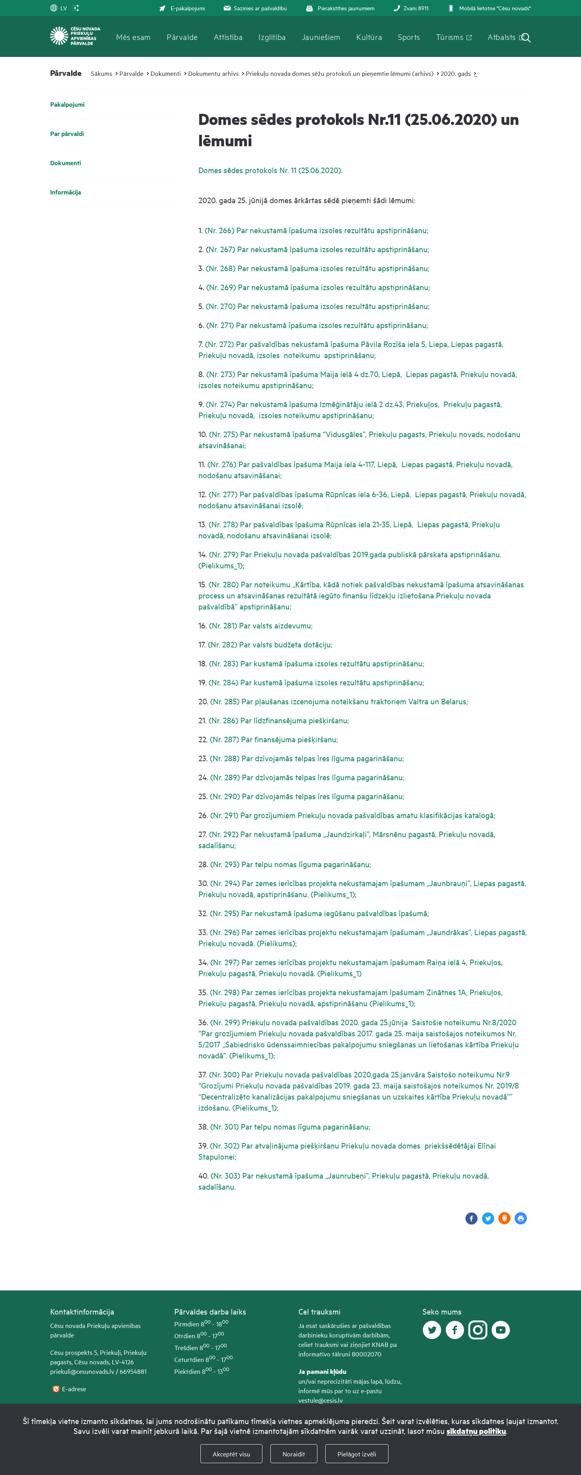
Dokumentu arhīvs (213, 73)
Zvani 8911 (416, 7)
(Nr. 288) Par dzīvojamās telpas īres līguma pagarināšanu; (307, 758)
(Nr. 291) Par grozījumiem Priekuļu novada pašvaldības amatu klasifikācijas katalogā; (352, 815)
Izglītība (272, 36)
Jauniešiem (321, 36)
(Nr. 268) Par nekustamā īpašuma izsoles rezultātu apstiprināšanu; (318, 268)
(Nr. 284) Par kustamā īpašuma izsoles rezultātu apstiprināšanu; (316, 682)
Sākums (101, 73)
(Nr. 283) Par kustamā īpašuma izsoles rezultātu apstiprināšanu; (315, 663)
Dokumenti (166, 73)
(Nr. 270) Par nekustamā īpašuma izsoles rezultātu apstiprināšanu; (318, 306)
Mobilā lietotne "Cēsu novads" (495, 7)
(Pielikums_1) (339, 973)
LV (63, 7)
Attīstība (228, 36)
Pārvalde (182, 36)
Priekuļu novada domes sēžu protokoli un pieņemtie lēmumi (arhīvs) (340, 73)
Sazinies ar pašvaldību (260, 7)
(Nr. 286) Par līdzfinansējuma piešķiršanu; (278, 720)
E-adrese (75, 1388)
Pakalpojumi (67, 104)
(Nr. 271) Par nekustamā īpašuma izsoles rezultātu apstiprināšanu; (317, 325)
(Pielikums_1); (221, 565)
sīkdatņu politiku (476, 1431)
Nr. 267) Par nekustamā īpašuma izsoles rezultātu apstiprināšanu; (319, 249)
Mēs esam (133, 36)
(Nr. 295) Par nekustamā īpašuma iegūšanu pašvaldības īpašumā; (319, 913)
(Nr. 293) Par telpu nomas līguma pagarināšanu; (290, 864)
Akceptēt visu (231, 1453)
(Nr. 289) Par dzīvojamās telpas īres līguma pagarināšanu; (307, 777)
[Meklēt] (526, 38)
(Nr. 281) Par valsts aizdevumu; (261, 625)
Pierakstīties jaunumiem (346, 7)
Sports (409, 36)
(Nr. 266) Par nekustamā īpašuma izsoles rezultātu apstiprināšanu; (316, 230)
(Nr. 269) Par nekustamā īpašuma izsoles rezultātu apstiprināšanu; (318, 287)
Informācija (65, 191)
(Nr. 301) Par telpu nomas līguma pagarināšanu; (290, 1126)
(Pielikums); (276, 943)
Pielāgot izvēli (357, 1453)
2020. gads (456, 73)
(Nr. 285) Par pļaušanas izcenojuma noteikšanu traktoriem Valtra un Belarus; (339, 701)
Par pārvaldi (67, 133)
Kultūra (369, 36)
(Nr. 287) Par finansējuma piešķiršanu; (274, 739)
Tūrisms (449, 36)
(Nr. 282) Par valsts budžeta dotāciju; (270, 644)
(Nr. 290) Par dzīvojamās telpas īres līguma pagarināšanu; (307, 796)
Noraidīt (294, 1453)
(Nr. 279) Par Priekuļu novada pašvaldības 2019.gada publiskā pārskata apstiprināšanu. (355, 554)
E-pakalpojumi (188, 7)
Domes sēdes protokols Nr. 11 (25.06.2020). (271, 170)
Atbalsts (502, 36)
